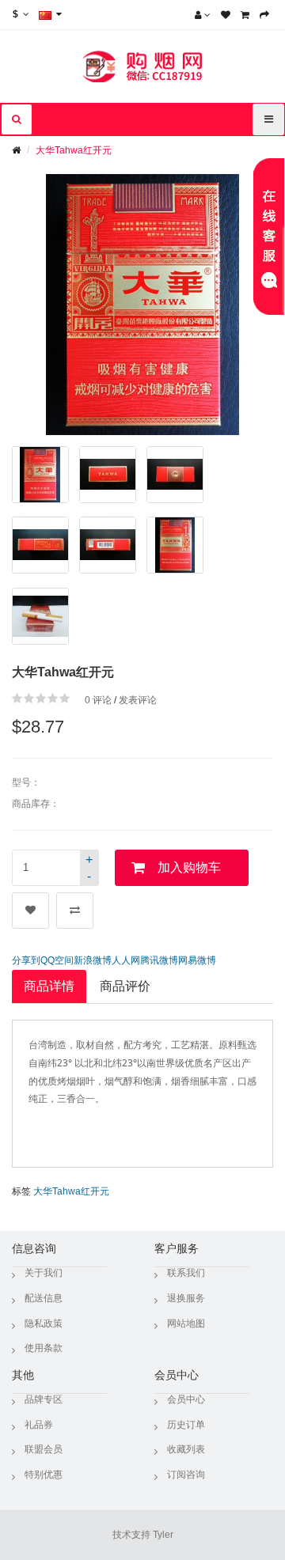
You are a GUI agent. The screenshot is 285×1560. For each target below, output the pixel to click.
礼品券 (39, 1424)
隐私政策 (44, 1323)
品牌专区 (44, 1399)
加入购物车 (189, 867)
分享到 (26, 960)
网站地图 (186, 1323)
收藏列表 (186, 1449)
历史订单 (186, 1424)
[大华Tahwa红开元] (40, 474)
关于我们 (44, 1272)
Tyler (163, 1534)
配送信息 (44, 1298)
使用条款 (44, 1348)
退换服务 (186, 1298)
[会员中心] (203, 15)
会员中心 (186, 1399)
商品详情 (49, 986)
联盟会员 (44, 1449)
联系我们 (186, 1272)
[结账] (264, 15)
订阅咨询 (186, 1474)
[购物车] (245, 15)
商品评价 (125, 986)
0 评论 (98, 700)
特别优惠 (44, 1474)
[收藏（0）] (225, 15)
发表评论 (138, 700)
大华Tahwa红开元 (74, 150)
